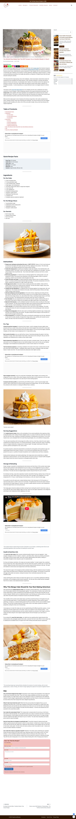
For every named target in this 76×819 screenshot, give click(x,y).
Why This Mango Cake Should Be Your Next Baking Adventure (19, 126)
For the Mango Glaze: (12, 116)
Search (55, 29)
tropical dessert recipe (33, 69)
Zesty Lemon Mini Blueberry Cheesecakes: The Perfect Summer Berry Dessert (39, 806)
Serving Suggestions (11, 122)
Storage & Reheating (11, 123)
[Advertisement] (38, 16)
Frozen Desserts (33, 5)
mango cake (36, 68)
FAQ (6, 128)
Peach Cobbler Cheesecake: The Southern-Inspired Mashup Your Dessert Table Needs (65, 37)
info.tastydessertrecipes (9, 61)
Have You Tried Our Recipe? (11, 129)
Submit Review (8, 769)
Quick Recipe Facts (9, 111)
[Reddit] (22, 66)
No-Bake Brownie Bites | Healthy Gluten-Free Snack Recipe (13, 806)
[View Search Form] (72, 5)
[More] (26, 66)
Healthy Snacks (43, 5)
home (20, 5)
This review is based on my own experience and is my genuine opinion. (20, 766)
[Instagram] (14, 66)
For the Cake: (10, 114)
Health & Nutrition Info (12, 125)
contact (55, 5)
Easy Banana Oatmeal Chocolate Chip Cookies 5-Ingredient (65, 50)
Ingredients (7, 113)
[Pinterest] (5, 66)
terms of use (49, 817)
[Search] (70, 32)
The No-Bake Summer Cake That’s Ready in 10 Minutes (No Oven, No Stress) (65, 62)
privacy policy (56, 817)
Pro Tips (9, 120)
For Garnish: (10, 117)
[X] (18, 66)
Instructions (8, 119)
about (50, 5)
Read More (62, 46)
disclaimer (43, 817)
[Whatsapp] (10, 66)
